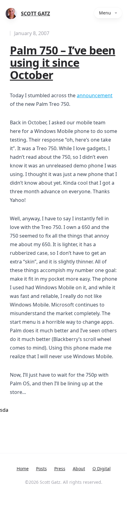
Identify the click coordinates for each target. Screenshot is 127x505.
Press (59, 468)
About (79, 468)
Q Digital (101, 468)
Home (23, 468)
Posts (41, 468)
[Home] (11, 13)
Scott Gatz (35, 13)
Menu (105, 13)
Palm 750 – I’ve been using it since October (62, 62)
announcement (95, 95)
